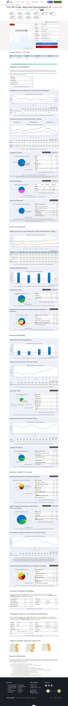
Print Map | (12, 24)
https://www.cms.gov (38, 674)
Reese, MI (28, 651)
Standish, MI (45, 646)
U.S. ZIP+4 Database (11, 690)
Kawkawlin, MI (13, 644)
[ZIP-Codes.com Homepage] (9, 2)
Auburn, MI (45, 644)
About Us (20, 689)
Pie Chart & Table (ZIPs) (46, 152)
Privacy (51, 697)
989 (42, 27)
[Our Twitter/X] (49, 685)
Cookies (60, 697)
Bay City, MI (29, 645)
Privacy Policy (20, 690)
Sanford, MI (13, 647)
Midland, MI (13, 645)
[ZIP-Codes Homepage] (11, 697)
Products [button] (22, 1)
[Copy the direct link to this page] (57, 40)
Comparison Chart (54, 152)
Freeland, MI (45, 647)
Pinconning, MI (29, 644)
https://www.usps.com (28, 663)
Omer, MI (28, 650)
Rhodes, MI (29, 646)
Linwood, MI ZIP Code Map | (21, 30)
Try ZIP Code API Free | (46, 46)
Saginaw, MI (13, 648)
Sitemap (55, 697)
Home (18, 1)
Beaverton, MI (45, 648)
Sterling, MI (13, 650)
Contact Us (20, 687)
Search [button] (27, 1)
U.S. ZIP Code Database (12, 686)
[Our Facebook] (51, 685)
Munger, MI (29, 648)
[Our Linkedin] (46, 685)
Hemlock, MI (13, 651)
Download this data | (46, 43)
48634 (10, 57)
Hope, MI (12, 646)
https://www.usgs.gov (27, 673)
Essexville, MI (29, 647)
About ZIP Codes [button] (35, 1)
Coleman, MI (45, 650)
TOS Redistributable (21, 686)
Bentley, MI (45, 645)
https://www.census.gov (24, 666)
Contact (41, 1)
